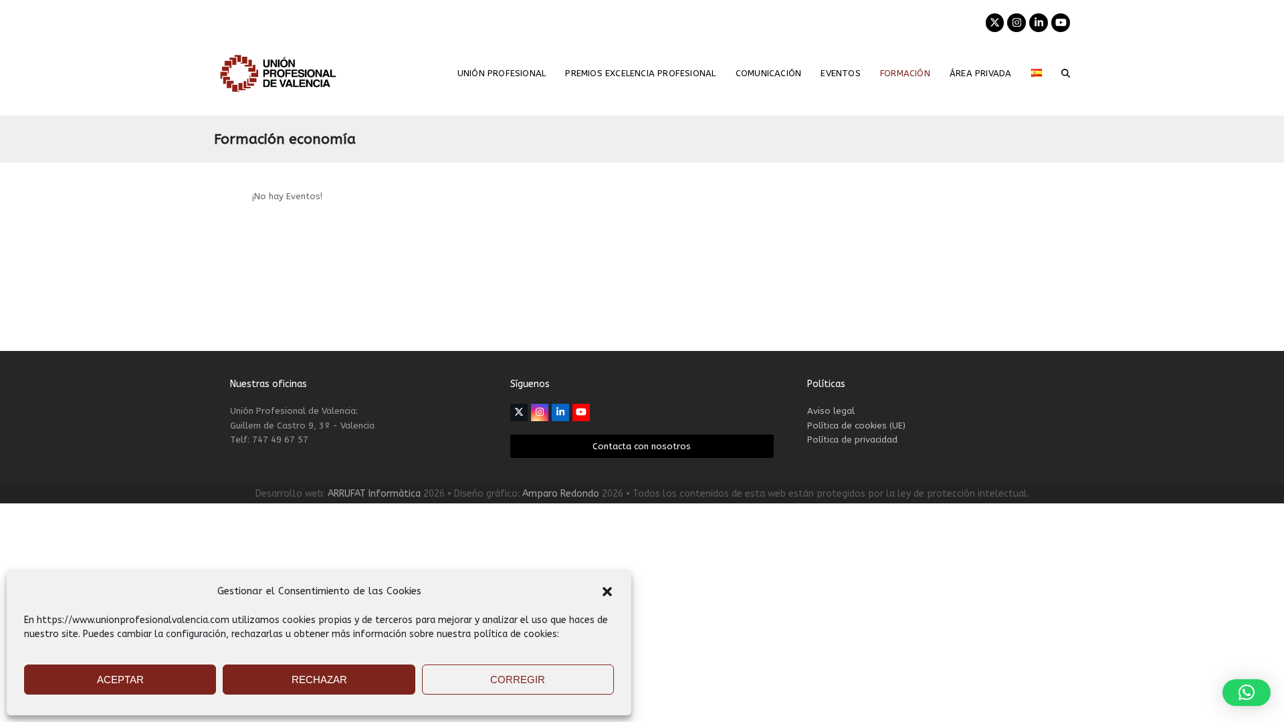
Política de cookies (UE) (856, 425)
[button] (607, 591)
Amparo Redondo (560, 493)
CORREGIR (517, 679)
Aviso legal (831, 411)
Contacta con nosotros (642, 446)
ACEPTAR (120, 679)
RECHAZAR (319, 679)
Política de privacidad (852, 440)
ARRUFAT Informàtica (374, 493)
